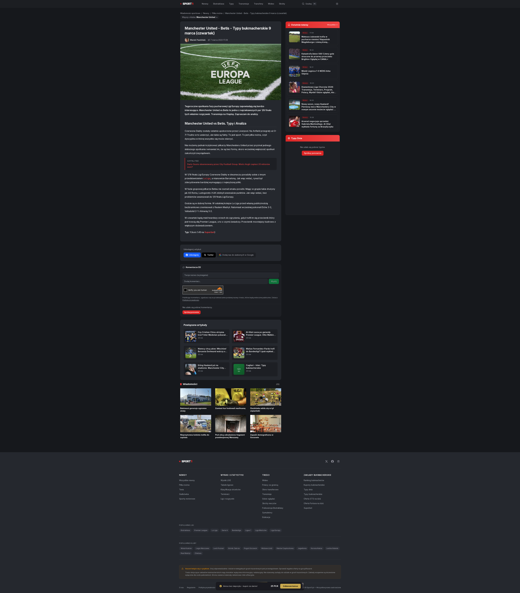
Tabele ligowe (227, 485)
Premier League (200, 530)
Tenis (181, 489)
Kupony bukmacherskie (314, 485)
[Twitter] (326, 461)
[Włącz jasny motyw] (337, 4)
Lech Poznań (218, 548)
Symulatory (267, 512)
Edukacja (266, 517)
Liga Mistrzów (261, 530)
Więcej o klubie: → (200, 17)
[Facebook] (332, 461)
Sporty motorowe (187, 499)
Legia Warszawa (202, 548)
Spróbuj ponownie (191, 312)
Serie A (225, 530)
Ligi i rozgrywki (227, 499)
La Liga (206, 178)
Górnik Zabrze (234, 548)
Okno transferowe (270, 489)
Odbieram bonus (290, 586)
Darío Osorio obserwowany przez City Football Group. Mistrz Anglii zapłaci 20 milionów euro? (228, 165)
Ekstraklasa (218, 4)
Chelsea (198, 553)
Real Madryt (185, 553)
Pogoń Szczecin (250, 548)
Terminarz (225, 494)
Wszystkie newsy (187, 480)
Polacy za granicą (270, 485)
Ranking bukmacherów (314, 480)
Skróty (282, 4)
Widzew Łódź (266, 548)
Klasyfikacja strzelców (231, 489)
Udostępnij (194, 255)
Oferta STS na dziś (312, 499)
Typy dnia (308, 489)
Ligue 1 (248, 530)
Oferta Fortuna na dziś (314, 503)
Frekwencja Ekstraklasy (272, 508)
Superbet (209, 232)
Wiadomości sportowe (190, 13)
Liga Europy (275, 530)
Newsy (205, 4)
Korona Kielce (316, 548)
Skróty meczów (269, 503)
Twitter (210, 255)
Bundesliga (236, 530)
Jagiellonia (302, 548)
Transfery (258, 4)
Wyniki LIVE (226, 480)
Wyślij (274, 281)
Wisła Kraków (186, 548)
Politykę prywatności (191, 300)
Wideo (271, 4)
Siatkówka (184, 494)
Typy (231, 4)
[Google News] (338, 461)
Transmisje (244, 4)
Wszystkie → (332, 25)
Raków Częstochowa (285, 548)
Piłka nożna (217, 13)
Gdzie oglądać (268, 499)
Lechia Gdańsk (332, 548)
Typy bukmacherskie (313, 494)
